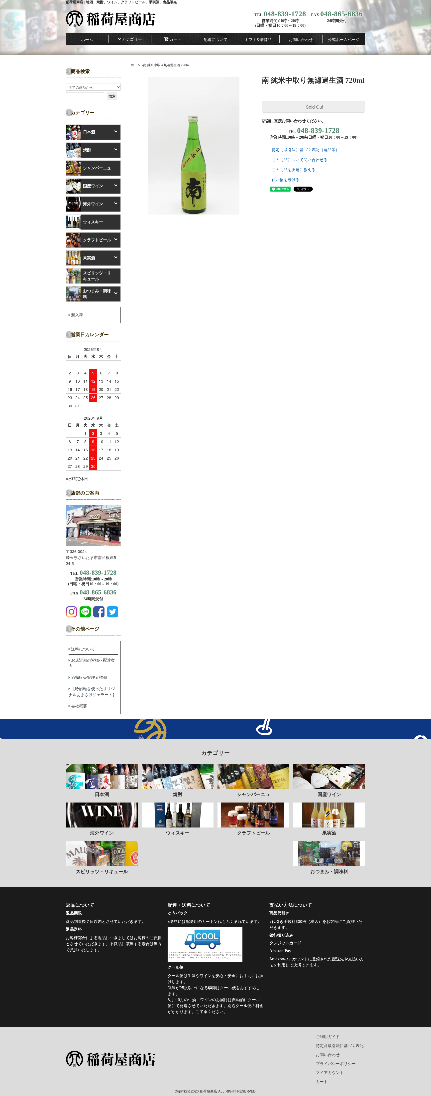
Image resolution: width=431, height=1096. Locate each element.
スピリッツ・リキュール (97, 276)
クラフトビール (97, 240)
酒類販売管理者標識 (89, 677)
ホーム (87, 39)
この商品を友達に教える (294, 169)
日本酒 (89, 132)
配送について (215, 39)
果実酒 (89, 258)
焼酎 (87, 150)
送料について (83, 649)
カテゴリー (132, 39)
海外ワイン (93, 204)
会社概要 (79, 706)
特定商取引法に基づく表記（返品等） (305, 149)
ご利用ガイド (328, 1036)
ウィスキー (93, 222)
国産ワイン (93, 186)
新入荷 (77, 315)
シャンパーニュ (97, 168)
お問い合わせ (301, 39)
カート (175, 39)
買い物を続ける (286, 179)
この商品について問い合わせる (299, 159)
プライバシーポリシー (336, 1063)
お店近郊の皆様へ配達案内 (92, 663)
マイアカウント (330, 1072)
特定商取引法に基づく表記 (340, 1045)
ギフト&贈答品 (258, 39)
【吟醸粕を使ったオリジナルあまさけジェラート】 (92, 691)
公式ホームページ (344, 39)
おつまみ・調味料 (97, 294)
